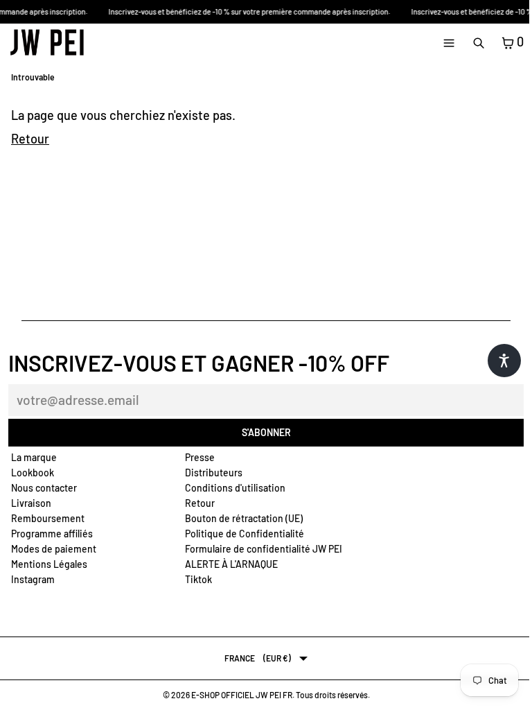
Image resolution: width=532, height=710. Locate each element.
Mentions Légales (49, 564)
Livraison (31, 503)
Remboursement (48, 518)
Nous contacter (44, 488)
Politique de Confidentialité (244, 533)
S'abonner (266, 432)
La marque (34, 457)
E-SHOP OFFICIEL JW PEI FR (241, 695)
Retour (30, 138)
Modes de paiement (53, 549)
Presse (200, 457)
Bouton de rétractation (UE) (244, 518)
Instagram (33, 579)
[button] (504, 360)
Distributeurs (213, 472)
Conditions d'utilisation (235, 488)
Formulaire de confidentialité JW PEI (263, 549)
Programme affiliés (52, 533)
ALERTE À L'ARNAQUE (231, 564)
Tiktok (198, 579)
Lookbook (32, 472)
